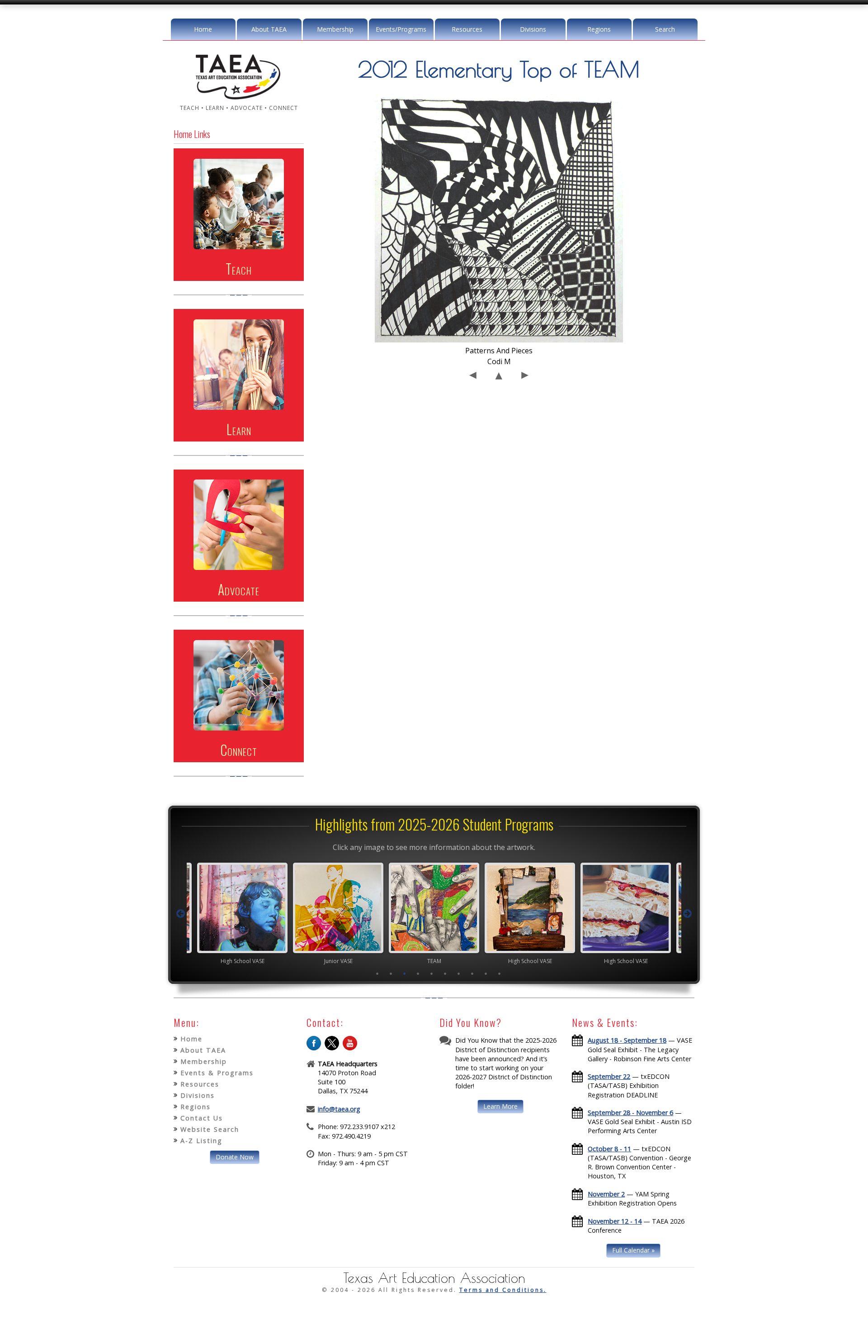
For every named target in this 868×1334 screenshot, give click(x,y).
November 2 (606, 1194)
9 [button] (486, 973)
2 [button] (391, 973)
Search (665, 29)
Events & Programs (217, 1072)
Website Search (209, 1129)
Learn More (500, 1106)
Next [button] (688, 914)
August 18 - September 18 (627, 1040)
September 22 (609, 1076)
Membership (335, 29)
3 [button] (404, 973)
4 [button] (418, 973)
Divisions (533, 29)
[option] (242, 913)
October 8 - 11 (609, 1148)
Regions (599, 29)
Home (203, 29)
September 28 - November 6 (630, 1112)
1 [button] (377, 973)
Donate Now (235, 1157)
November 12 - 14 (615, 1221)
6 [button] (445, 973)
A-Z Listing (201, 1140)
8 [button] (472, 973)
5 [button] (431, 973)
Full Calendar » (633, 1250)
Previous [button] (180, 914)
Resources (467, 29)
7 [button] (458, 973)
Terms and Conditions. (503, 1290)
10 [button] (499, 973)
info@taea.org (339, 1109)
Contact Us (201, 1118)
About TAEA (269, 29)
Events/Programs (401, 29)
